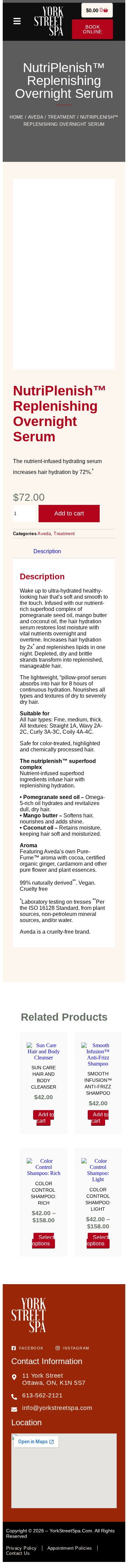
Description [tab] (47, 551)
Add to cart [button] (45, 1118)
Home (16, 117)
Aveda (36, 117)
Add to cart (69, 513)
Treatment (62, 117)
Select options (43, 1240)
